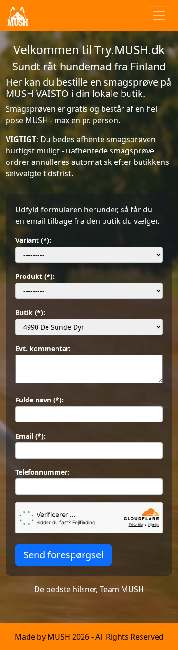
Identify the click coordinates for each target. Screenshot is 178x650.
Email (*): (30, 435)
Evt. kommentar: (43, 348)
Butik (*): (30, 312)
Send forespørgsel (63, 554)
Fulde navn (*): (39, 399)
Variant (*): (33, 240)
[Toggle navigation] (159, 15)
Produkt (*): (35, 276)
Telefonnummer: (42, 472)
